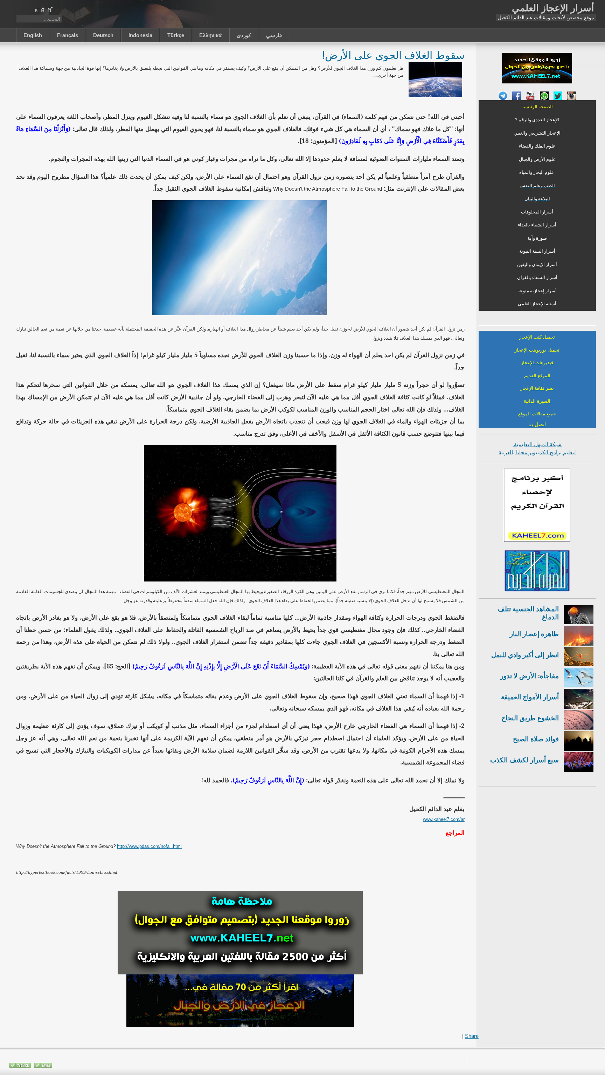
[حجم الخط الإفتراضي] (43, 9)
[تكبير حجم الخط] (50, 9)
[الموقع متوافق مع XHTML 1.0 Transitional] (20, 1066)
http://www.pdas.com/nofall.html (149, 846)
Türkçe (175, 35)
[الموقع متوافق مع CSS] (42, 1066)
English (32, 35)
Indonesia (140, 35)
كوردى (244, 35)
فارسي (274, 35)
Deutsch (103, 35)
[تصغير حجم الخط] (36, 9)
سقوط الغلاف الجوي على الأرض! (393, 55)
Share (472, 1036)
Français (67, 35)
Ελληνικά (210, 35)
